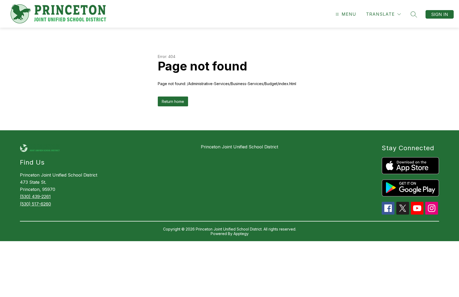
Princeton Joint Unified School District (239, 146)
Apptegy (241, 233)
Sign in (439, 14)
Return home (173, 101)
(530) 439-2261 (35, 196)
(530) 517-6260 (35, 204)
